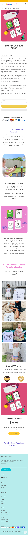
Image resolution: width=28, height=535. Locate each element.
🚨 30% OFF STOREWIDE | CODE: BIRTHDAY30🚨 (14, 1)
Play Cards (3, 485)
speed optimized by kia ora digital (20, 531)
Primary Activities (8, 8)
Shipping (3, 510)
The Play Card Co (11, 531)
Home (2, 8)
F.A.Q (2, 517)
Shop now (14, 433)
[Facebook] (2, 477)
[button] (14, 110)
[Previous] (2, 363)
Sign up (6, 470)
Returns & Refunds (5, 513)
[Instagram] (4, 477)
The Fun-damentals (6, 488)
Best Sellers (4, 492)
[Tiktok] (6, 477)
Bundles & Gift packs (6, 490)
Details (10, 55)
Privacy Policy (4, 519)
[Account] (22, 4)
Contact (3, 501)
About (2, 499)
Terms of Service (5, 521)
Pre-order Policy (5, 515)
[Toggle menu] (2, 4)
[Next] (26, 363)
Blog (2, 503)
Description (4, 55)
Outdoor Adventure (16, 8)
